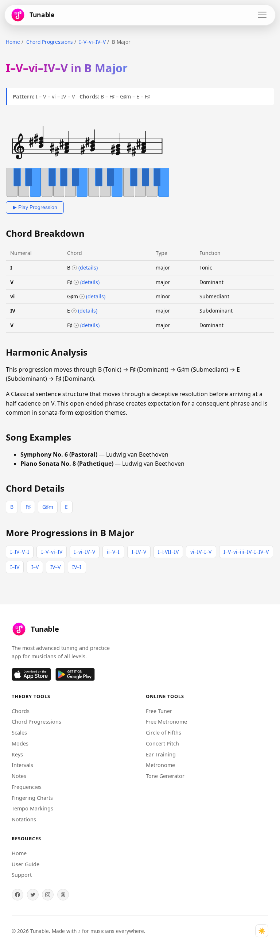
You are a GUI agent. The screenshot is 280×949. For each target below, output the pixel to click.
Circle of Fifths (163, 732)
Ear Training (161, 754)
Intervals (22, 765)
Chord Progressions (49, 41)
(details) (88, 267)
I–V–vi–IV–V (92, 41)
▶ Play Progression (35, 207)
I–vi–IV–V (84, 551)
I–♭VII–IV (168, 551)
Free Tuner (159, 711)
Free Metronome (166, 721)
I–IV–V (139, 551)
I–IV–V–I (19, 551)
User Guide (25, 864)
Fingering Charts (32, 797)
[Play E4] (74, 311)
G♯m (47, 506)
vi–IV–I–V (200, 551)
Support (22, 874)
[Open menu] (262, 15)
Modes (20, 743)
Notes (19, 775)
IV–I (76, 566)
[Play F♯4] (76, 282)
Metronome (160, 765)
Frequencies (27, 786)
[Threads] (63, 894)
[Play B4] (74, 268)
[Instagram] (48, 894)
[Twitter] (33, 894)
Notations (24, 819)
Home (13, 41)
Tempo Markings (32, 808)
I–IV (14, 566)
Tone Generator (165, 775)
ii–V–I (113, 551)
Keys (17, 754)
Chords (21, 711)
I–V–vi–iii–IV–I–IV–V (246, 551)
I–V (35, 566)
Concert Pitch (162, 743)
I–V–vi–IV (51, 551)
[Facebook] (17, 894)
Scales (19, 732)
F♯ (28, 506)
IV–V (55, 566)
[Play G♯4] (82, 296)
